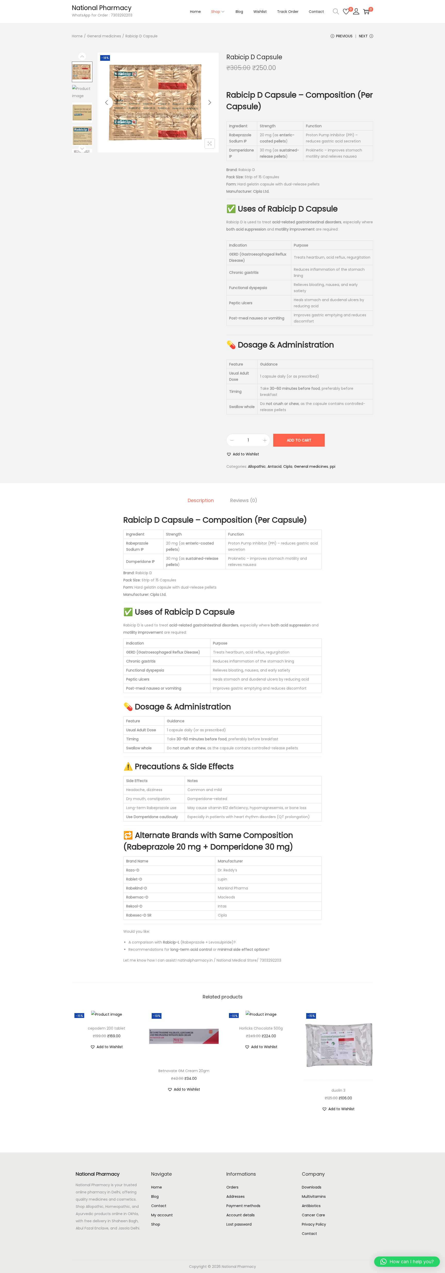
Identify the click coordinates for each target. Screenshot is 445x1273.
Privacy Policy (314, 1224)
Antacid (274, 466)
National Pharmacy (102, 8)
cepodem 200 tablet (106, 1028)
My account (162, 1215)
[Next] (209, 102)
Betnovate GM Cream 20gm (183, 1070)
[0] (346, 12)
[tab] (201, 500)
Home (77, 36)
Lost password (239, 1224)
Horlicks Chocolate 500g (261, 1028)
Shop (155, 1224)
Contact (158, 1205)
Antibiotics (311, 1205)
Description (201, 500)
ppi (332, 466)
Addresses (235, 1196)
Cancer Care (313, 1215)
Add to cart (299, 440)
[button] (242, 454)
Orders (232, 1187)
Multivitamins (314, 1196)
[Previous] (106, 102)
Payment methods (243, 1205)
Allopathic (257, 466)
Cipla (287, 466)
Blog (155, 1196)
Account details (240, 1215)
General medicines (104, 36)
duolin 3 (338, 1090)
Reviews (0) (243, 500)
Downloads (311, 1187)
